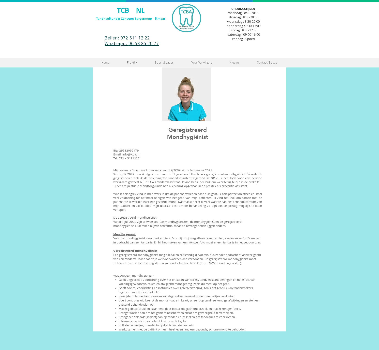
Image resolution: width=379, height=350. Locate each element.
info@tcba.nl (130, 154)
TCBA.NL (130, 11)
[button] (132, 63)
